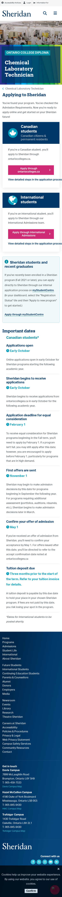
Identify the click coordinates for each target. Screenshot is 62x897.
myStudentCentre (43, 290)
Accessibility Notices (13, 3)
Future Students (11, 665)
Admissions (9, 646)
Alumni (6, 681)
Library (6, 708)
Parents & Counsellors (15, 677)
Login (29, 3)
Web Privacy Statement (16, 740)
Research (7, 712)
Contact (7, 752)
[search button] (45, 13)
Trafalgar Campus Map (13, 831)
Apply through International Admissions (28, 234)
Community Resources (15, 748)
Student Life (9, 650)
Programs (8, 642)
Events (6, 704)
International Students (15, 669)
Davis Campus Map (12, 787)
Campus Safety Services (16, 744)
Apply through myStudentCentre (24, 314)
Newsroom (8, 700)
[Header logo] (16, 14)
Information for (42, 3)
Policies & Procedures (15, 731)
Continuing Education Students (20, 673)
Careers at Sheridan (14, 723)
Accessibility (9, 727)
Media (6, 694)
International (9, 654)
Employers (8, 690)
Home (5, 638)
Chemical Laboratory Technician (24, 88)
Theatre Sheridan (12, 717)
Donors (6, 685)
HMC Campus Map (11, 809)
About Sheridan (11, 658)
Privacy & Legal (11, 735)
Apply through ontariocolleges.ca (29, 170)
